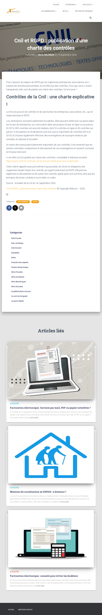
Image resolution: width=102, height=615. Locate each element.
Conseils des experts (19, 262)
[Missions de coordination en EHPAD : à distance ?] (51, 455)
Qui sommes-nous (48, 11)
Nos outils (87, 5)
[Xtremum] (13, 11)
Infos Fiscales (17, 272)
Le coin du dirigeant (19, 296)
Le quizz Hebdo (17, 301)
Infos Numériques (18, 282)
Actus (65, 11)
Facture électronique (84, 11)
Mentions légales (25, 609)
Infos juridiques (17, 277)
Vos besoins (70, 5)
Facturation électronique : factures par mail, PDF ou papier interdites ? (50, 407)
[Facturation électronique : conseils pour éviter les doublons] (51, 539)
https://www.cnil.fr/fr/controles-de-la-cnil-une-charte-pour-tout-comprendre (42, 161)
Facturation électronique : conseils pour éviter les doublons (44, 575)
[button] (75, 5)
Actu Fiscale (16, 238)
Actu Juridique (23, 201)
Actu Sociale (16, 248)
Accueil (56, 5)
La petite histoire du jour (21, 291)
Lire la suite (34, 418)
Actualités (15, 253)
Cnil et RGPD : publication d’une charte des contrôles (31, 188)
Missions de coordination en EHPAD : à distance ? (38, 491)
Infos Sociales (17, 287)
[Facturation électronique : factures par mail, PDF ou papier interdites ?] (51, 371)
